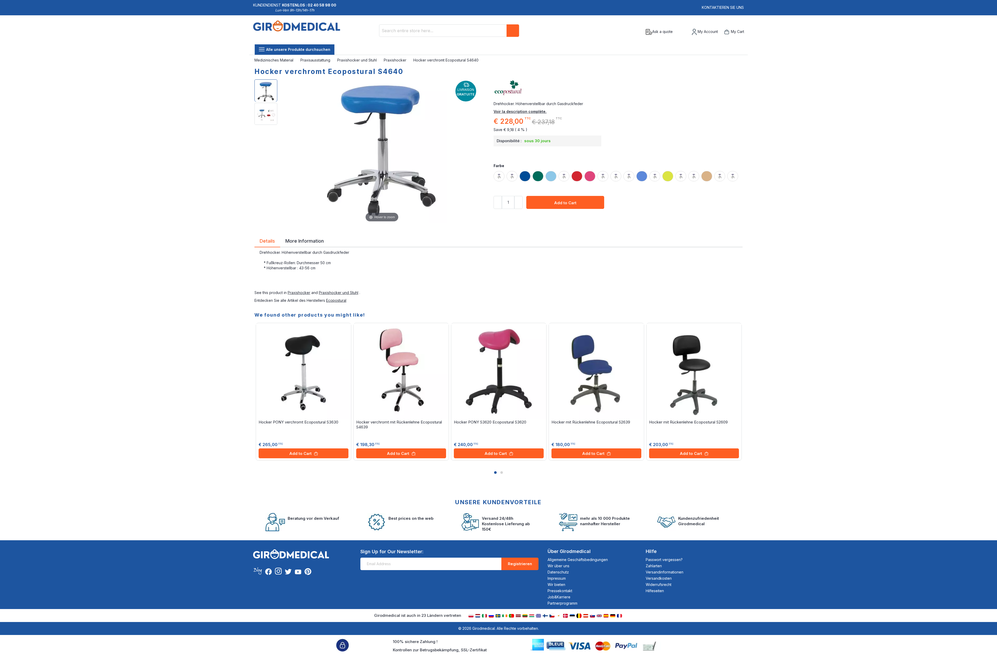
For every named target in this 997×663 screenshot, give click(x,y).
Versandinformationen (664, 572)
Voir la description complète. (520, 111)
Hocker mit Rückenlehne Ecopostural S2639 (590, 422)
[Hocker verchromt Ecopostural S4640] (265, 90)
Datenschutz (558, 572)
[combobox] (449, 30)
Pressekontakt (560, 591)
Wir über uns (558, 566)
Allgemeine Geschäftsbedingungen (578, 559)
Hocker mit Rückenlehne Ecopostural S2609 (688, 422)
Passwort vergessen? (664, 559)
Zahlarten (654, 566)
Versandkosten (659, 578)
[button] (495, 472)
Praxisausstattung (315, 60)
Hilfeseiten (655, 591)
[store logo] (296, 31)
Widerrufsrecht (658, 584)
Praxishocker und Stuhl (357, 60)
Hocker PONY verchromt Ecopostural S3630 (298, 422)
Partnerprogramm (562, 603)
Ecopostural (336, 300)
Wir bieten (556, 584)
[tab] (267, 241)
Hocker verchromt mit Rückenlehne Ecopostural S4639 (399, 424)
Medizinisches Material (274, 60)
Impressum (557, 578)
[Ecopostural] (618, 88)
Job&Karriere (559, 597)
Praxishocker (395, 60)
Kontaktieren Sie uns (723, 7)
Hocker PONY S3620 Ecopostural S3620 (490, 422)
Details (267, 240)
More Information (304, 240)
